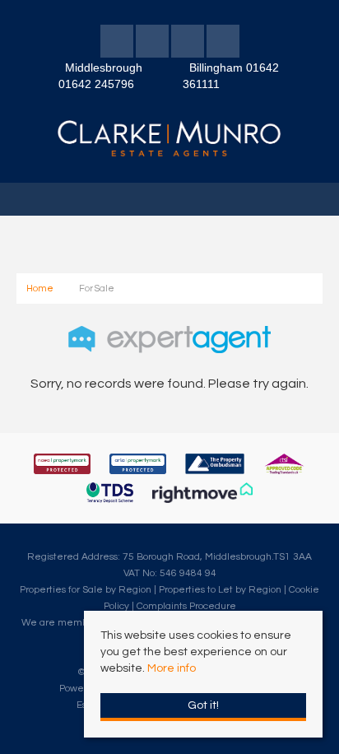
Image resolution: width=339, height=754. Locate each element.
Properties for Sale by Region (85, 589)
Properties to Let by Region (220, 589)
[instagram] (223, 44)
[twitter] (152, 44)
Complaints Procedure (186, 606)
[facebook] (116, 44)
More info (171, 668)
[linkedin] (187, 44)
